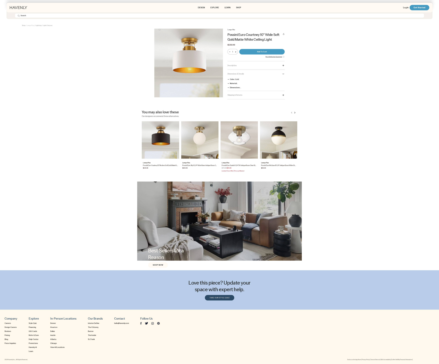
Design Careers (11, 327)
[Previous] (292, 112)
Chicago (53, 343)
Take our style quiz (219, 298)
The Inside (92, 335)
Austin (52, 335)
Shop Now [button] (158, 265)
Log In (405, 7)
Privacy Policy (366, 359)
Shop (23, 25)
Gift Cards (33, 331)
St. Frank (91, 339)
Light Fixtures (47, 25)
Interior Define (93, 323)
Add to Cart (262, 52)
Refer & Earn (34, 335)
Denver (53, 323)
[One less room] (229, 51)
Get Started (419, 7)
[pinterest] (158, 323)
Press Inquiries (10, 343)
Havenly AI (33, 347)
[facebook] (141, 323)
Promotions (33, 343)
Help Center (33, 339)
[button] (188, 64)
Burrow (91, 331)
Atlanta (53, 339)
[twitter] (146, 323)
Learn (31, 351)
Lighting (38, 25)
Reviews (8, 331)
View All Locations (57, 347)
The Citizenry (93, 327)
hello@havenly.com (121, 323)
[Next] (295, 112)
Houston (53, 327)
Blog (6, 339)
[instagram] (152, 323)
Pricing (7, 335)
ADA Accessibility (386, 359)
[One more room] (235, 51)
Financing (32, 327)
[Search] (18, 15)
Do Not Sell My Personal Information (401, 359)
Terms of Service (375, 359)
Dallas (52, 331)
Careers (8, 323)
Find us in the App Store (354, 359)
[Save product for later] (159, 31)
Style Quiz (33, 323)
